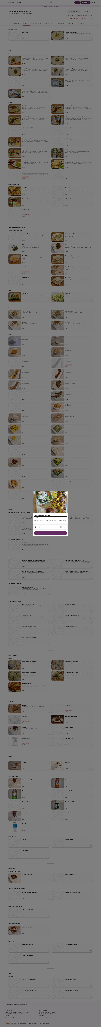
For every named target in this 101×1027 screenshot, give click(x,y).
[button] (50, 502)
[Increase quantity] (65, 527)
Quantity (37, 527)
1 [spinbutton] (62, 527)
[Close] (66, 493)
